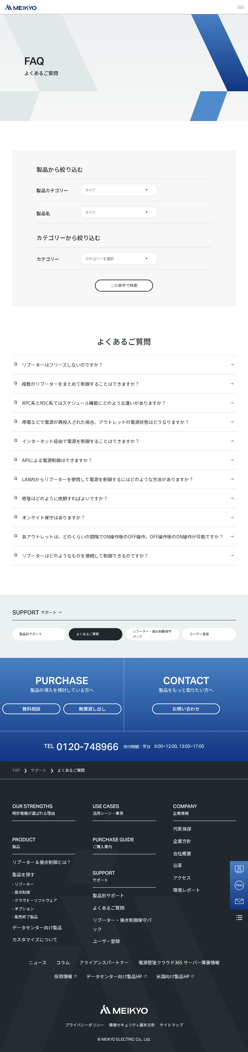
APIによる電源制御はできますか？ (57, 460)
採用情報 (63, 976)
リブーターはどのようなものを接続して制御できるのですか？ (85, 555)
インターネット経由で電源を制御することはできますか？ (81, 441)
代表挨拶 (182, 828)
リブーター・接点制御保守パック (152, 634)
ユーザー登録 (199, 634)
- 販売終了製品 (25, 916)
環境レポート (186, 890)
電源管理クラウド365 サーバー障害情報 (179, 962)
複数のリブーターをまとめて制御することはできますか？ (81, 384)
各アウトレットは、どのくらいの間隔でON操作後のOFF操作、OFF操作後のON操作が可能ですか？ (122, 536)
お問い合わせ (186, 708)
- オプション (23, 908)
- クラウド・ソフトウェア (34, 900)
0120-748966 (88, 746)
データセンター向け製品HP (114, 976)
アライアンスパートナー (104, 962)
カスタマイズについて (34, 939)
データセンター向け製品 (37, 927)
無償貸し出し (92, 708)
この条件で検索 (124, 285)
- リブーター (23, 884)
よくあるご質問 (87, 634)
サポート (38, 770)
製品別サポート (30, 634)
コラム (63, 962)
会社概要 (182, 853)
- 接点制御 (21, 892)
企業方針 (182, 841)
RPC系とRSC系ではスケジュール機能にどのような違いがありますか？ (94, 403)
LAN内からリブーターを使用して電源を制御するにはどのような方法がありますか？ (107, 479)
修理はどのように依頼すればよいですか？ (65, 498)
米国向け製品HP (173, 976)
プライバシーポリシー (84, 1024)
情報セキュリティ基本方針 (132, 1024)
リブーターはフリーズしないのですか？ (62, 364)
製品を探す (23, 874)
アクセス (182, 877)
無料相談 (31, 708)
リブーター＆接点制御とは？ (41, 862)
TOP (16, 770)
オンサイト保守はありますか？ (53, 517)
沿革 (177, 865)
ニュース (37, 962)
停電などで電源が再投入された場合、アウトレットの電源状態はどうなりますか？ (105, 422)
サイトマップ (171, 1024)
